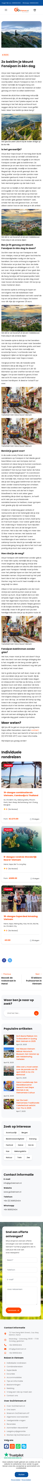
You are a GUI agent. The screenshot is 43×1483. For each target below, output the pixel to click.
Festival (9, 1145)
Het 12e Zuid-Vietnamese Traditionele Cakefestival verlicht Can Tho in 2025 (27, 1104)
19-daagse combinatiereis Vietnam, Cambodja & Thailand (21, 794)
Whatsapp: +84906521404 (30, 3)
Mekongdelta (20, 1151)
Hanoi (20, 1145)
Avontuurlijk (11, 1132)
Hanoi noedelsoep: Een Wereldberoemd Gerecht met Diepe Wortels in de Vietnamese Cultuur (26, 1087)
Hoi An (31, 1145)
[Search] (36, 1013)
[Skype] (24, 1446)
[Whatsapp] (18, 1446)
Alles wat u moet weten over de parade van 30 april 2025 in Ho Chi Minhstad (27, 1071)
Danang (32, 1139)
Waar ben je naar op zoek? (19, 1002)
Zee (28, 1157)
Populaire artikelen (18, 1029)
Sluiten (21, 1474)
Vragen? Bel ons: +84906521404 (11, 3)
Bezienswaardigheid (15, 1139)
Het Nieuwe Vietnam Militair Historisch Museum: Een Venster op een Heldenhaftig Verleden (27, 1054)
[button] (34, 10)
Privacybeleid (15, 1480)
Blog (6, 55)
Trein (19, 1157)
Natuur (9, 1157)
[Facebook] (6, 1446)
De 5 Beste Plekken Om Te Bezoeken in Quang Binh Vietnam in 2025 (26, 1039)
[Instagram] (12, 1446)
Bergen (25, 1132)
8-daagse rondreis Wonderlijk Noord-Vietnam (20, 858)
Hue (7, 1151)
